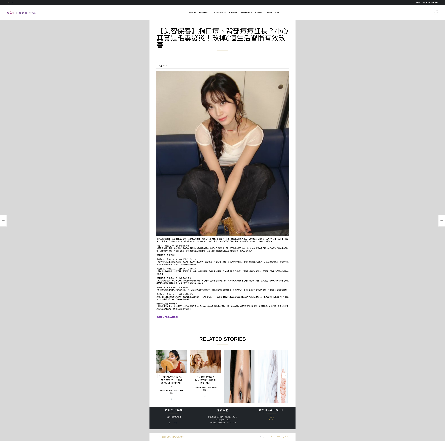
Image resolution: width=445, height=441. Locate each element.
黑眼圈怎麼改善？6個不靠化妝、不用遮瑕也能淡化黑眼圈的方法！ (171, 381)
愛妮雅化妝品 (166, 437)
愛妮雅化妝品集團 (178, 437)
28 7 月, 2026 (172, 399)
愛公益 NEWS (259, 12)
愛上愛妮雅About (220, 12)
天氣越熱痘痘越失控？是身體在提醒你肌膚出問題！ (205, 379)
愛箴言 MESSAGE (246, 12)
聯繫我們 (269, 12)
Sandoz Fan (270, 437)
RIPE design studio (283, 437)
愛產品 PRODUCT (205, 12)
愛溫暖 (277, 12)
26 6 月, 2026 (205, 396)
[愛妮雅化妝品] (21, 13)
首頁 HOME (192, 12)
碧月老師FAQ (233, 12)
